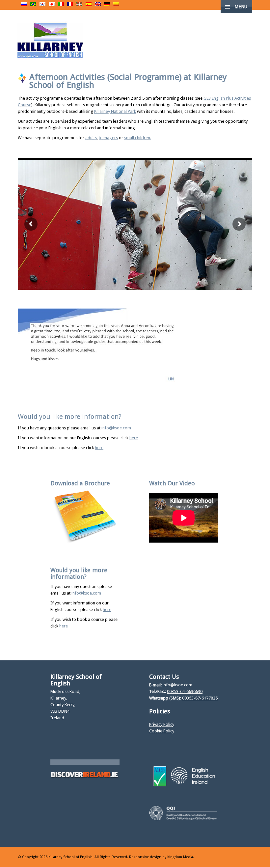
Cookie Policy (161, 730)
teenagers (108, 137)
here (133, 437)
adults (91, 137)
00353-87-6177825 (200, 698)
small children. (137, 137)
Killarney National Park (115, 111)
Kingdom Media (180, 857)
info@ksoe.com (116, 427)
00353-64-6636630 (184, 691)
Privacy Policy (161, 724)
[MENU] (260, 9)
